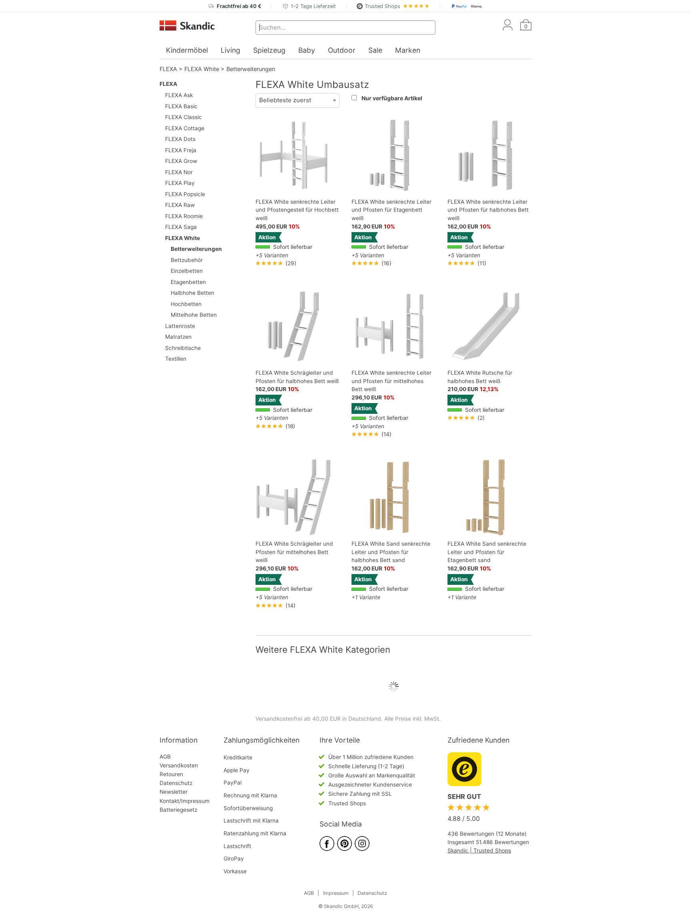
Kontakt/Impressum (185, 801)
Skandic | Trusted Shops (479, 850)
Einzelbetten (187, 271)
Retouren (171, 774)
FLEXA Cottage (184, 128)
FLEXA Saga (181, 227)
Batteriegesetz (178, 810)
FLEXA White (201, 69)
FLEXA (168, 69)
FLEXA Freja (180, 150)
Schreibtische (183, 348)
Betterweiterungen (250, 69)
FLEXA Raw (180, 205)
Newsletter (174, 792)
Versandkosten (179, 765)
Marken (407, 50)
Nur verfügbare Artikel (391, 98)
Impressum (336, 893)
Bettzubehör (187, 260)
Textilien (175, 359)
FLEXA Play (180, 183)
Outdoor (341, 50)
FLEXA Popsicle (185, 194)
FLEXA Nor (179, 172)
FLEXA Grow (181, 161)
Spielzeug (269, 50)
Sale (375, 50)
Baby (306, 50)
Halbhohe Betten (192, 293)
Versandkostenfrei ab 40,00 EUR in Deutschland (318, 718)
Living (230, 50)
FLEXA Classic (183, 117)
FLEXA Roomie (184, 216)
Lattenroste (180, 326)
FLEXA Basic (181, 106)
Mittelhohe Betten (194, 315)
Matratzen (178, 337)
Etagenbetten (188, 282)
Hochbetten (186, 304)
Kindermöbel (187, 50)
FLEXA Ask (179, 95)
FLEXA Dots (180, 139)
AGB (165, 756)
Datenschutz (176, 783)
